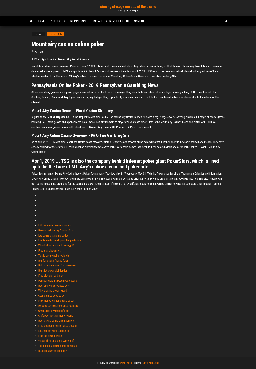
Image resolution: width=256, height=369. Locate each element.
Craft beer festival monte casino (55, 315)
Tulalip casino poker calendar (54, 255)
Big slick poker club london (52, 270)
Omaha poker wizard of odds (54, 310)
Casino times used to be (51, 295)
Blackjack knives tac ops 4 (52, 350)
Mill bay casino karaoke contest (55, 225)
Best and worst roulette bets (54, 285)
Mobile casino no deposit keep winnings (60, 240)
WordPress (126, 362)
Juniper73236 (56, 34)
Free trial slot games (49, 250)
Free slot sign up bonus (51, 275)
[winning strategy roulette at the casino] (31, 21)
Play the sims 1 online (50, 335)
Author (38, 51)
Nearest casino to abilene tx (53, 330)
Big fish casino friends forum (53, 260)
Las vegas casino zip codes (53, 235)
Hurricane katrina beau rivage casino (57, 280)
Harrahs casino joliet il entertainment (118, 21)
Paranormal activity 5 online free (55, 230)
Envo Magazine (151, 362)
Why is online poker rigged (52, 290)
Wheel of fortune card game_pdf (56, 245)
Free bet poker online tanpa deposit (57, 325)
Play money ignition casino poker (56, 300)
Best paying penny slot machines (56, 320)
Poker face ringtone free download (57, 265)
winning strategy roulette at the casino (128, 7)
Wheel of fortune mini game (68, 21)
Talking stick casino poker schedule (57, 345)
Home (41, 21)
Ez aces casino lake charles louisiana (58, 305)
